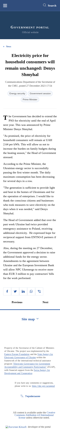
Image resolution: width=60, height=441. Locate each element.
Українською (32, 396)
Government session (40, 93)
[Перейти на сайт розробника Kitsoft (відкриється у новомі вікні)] (16, 427)
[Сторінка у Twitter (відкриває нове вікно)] (22, 403)
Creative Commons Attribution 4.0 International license (35, 415)
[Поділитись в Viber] (39, 291)
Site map (28, 319)
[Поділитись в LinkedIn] (23, 291)
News (8, 46)
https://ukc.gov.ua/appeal (43, 386)
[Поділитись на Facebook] (7, 291)
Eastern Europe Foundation (17, 354)
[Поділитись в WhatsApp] (31, 291)
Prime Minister (30, 99)
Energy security (17, 93)
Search (52, 5)
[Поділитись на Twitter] (15, 291)
